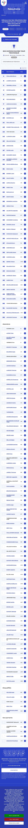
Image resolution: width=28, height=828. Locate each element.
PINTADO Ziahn (10, 593)
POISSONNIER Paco (12, 542)
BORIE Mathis (10, 602)
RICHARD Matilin (11, 298)
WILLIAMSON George (12, 532)
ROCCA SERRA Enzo (12, 164)
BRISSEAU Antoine (11, 201)
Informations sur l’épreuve (11, 61)
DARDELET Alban (11, 275)
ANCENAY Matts (11, 402)
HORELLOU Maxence (12, 379)
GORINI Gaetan (11, 215)
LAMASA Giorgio (11, 644)
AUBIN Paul (9, 280)
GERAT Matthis (10, 289)
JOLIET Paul (9, 634)
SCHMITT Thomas (11, 347)
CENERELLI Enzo (11, 85)
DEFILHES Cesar (11, 252)
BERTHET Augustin (11, 477)
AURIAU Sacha (10, 182)
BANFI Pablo (10, 196)
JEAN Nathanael (11, 393)
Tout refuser (14, 819)
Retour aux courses (11, 39)
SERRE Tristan (10, 261)
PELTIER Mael (10, 692)
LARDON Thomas (11, 370)
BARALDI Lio (10, 192)
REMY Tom (9, 528)
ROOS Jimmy (10, 467)
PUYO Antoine (10, 486)
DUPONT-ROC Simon (12, 560)
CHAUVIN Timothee (12, 740)
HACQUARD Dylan (11, 565)
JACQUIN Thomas (11, 317)
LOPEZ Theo (9, 333)
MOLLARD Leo (10, 122)
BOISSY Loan (10, 173)
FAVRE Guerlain (10, 90)
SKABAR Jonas (10, 224)
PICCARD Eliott (10, 99)
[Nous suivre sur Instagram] (14, 753)
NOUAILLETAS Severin (12, 312)
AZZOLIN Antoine (11, 104)
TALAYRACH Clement (12, 426)
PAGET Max (9, 187)
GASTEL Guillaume (11, 583)
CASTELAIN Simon (11, 736)
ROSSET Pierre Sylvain (12, 127)
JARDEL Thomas (11, 472)
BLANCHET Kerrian (11, 308)
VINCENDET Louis (11, 653)
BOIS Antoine (10, 523)
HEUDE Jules (10, 435)
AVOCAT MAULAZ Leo (12, 238)
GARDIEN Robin (10, 620)
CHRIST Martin (10, 514)
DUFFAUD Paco (10, 579)
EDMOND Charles (11, 667)
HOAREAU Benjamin (12, 416)
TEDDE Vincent (10, 662)
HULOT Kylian (10, 178)
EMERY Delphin (10, 569)
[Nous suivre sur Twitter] (9, 753)
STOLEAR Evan (10, 243)
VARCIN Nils (9, 145)
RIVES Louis (9, 150)
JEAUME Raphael (11, 630)
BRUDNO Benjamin (11, 491)
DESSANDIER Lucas (12, 384)
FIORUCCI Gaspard (12, 233)
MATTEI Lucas (10, 681)
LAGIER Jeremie (11, 80)
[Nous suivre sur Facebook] (5, 753)
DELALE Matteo (10, 141)
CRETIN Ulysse (10, 398)
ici (5, 778)
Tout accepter (14, 815)
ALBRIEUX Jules (11, 463)
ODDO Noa (9, 453)
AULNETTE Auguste (12, 210)
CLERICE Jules (10, 257)
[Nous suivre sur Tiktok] (18, 753)
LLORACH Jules (10, 136)
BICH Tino (9, 706)
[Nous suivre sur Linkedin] (23, 753)
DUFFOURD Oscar (11, 407)
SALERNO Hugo (10, 351)
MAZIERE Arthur (11, 375)
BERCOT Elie (9, 676)
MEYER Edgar (10, 430)
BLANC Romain (10, 625)
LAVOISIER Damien (12, 444)
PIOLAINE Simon (11, 76)
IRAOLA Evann (10, 449)
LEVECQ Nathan (11, 365)
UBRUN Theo (10, 206)
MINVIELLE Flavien (11, 537)
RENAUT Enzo (10, 500)
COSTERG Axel (10, 247)
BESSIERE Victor (11, 361)
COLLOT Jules (10, 697)
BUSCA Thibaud (10, 229)
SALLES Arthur (10, 266)
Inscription (14, 770)
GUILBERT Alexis (11, 155)
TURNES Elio (9, 412)
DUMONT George (11, 611)
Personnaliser (14, 823)
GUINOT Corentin (11, 648)
